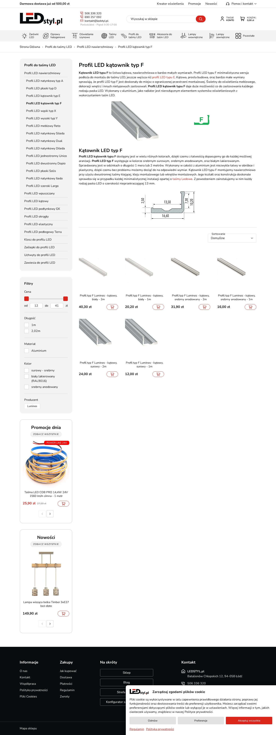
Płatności (66, 684)
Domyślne (218, 238)
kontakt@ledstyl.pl (96, 21)
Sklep (126, 673)
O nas (23, 671)
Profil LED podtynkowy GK (42, 209)
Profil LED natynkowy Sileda (45, 133)
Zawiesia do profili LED (39, 263)
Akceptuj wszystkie (249, 720)
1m (33, 325)
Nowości (211, 4)
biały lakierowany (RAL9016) (43, 378)
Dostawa (66, 677)
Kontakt (25, 677)
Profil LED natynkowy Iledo (44, 178)
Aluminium (38, 351)
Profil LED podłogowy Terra (43, 232)
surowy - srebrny (42, 370)
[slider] (26, 298)
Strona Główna (30, 47)
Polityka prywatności (34, 690)
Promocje (194, 4)
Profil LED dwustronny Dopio (46, 163)
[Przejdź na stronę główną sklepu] (41, 19)
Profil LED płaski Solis (41, 171)
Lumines (32, 406)
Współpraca (28, 684)
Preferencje (200, 720)
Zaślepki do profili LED (39, 247)
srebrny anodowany (44, 387)
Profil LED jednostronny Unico (46, 156)
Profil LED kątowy (36, 201)
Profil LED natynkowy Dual (44, 141)
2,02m (35, 331)
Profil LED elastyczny (38, 224)
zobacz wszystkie (46, 434)
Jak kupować (68, 671)
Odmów (153, 720)
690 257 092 (93, 17)
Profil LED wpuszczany (39, 193)
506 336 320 (93, 13)
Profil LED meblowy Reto (43, 126)
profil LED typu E (163, 77)
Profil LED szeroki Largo (42, 186)
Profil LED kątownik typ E (43, 96)
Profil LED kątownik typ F (135, 47)
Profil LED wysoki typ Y (42, 118)
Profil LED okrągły (36, 216)
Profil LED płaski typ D (41, 88)
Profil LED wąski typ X (41, 111)
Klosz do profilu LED (38, 240)
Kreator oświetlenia (170, 4)
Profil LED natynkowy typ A (44, 81)
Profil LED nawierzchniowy (95, 47)
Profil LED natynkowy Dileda (45, 148)
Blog (126, 682)
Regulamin (67, 690)
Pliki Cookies (28, 696)
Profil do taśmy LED (58, 47)
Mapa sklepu (28, 728)
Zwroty (64, 696)
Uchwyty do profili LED (39, 255)
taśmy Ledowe (182, 179)
